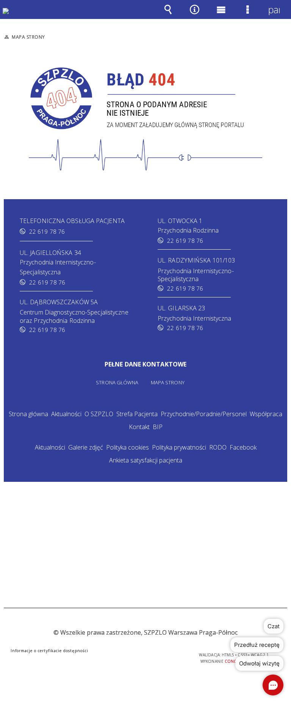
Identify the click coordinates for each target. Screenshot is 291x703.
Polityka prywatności (179, 447)
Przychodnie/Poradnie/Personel (204, 414)
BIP (158, 427)
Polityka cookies (127, 447)
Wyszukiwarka (168, 14)
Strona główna (28, 414)
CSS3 (137, 655)
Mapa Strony (168, 382)
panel (274, 9)
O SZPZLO (98, 414)
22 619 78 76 (47, 231)
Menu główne (221, 14)
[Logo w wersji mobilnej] (11, 16)
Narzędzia (194, 14)
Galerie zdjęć (85, 447)
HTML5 (126, 655)
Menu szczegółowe (247, 14)
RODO (218, 447)
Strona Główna (117, 382)
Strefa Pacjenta (137, 414)
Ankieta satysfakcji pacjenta (145, 460)
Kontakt (139, 427)
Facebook (243, 447)
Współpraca (266, 414)
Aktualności (66, 414)
